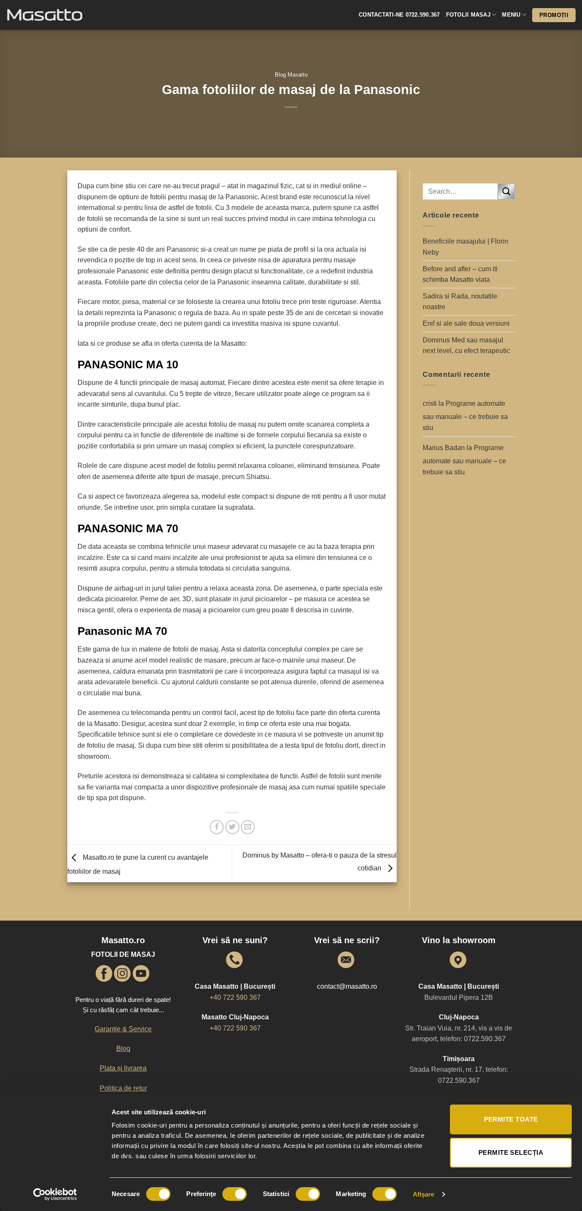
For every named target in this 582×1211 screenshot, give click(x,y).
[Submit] (506, 191)
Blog (123, 1048)
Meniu (511, 14)
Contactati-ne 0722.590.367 (399, 14)
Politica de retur (123, 1088)
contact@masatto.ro (347, 986)
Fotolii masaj (468, 14)
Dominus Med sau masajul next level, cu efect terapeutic (466, 345)
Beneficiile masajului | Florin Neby (465, 247)
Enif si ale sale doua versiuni (466, 323)
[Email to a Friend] (248, 827)
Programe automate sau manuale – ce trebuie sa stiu (465, 415)
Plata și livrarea (123, 1068)
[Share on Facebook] (217, 827)
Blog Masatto (291, 75)
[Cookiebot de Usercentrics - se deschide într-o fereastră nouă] (55, 1194)
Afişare (424, 1194)
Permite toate (511, 1119)
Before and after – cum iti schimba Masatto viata (460, 274)
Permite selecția (510, 1152)
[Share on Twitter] (232, 827)
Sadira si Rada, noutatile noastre (460, 302)
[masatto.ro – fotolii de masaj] (59, 15)
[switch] (234, 1194)
